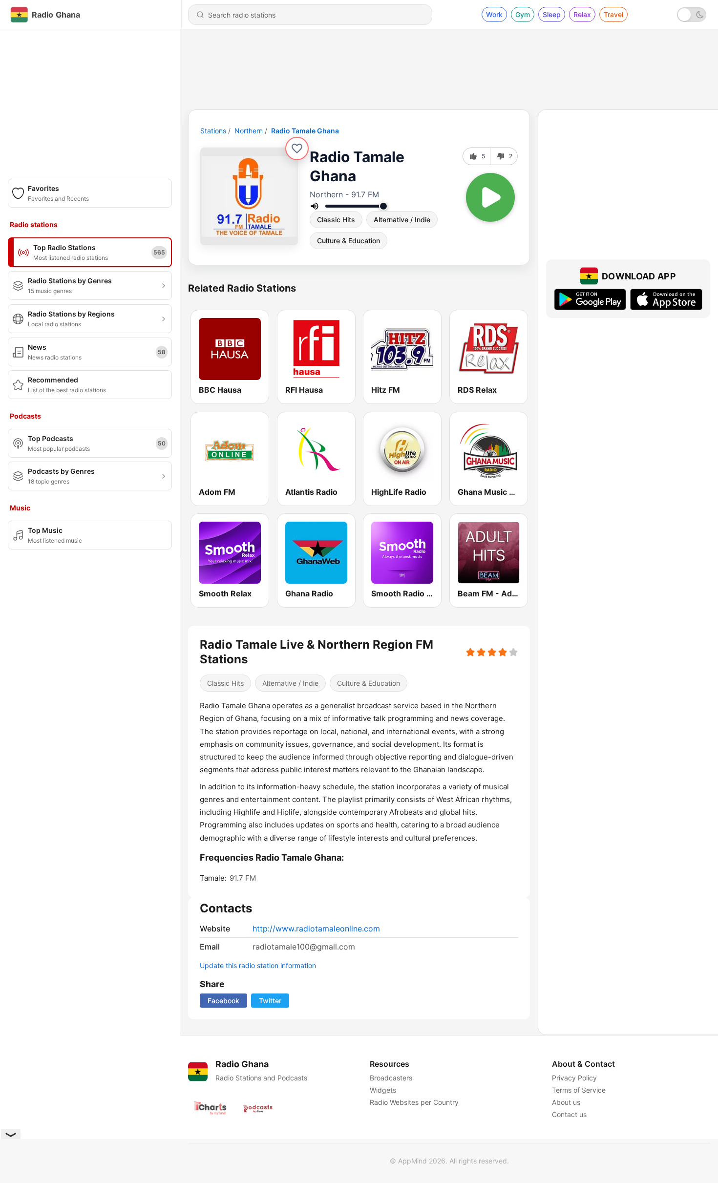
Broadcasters (391, 1078)
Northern (248, 131)
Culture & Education (348, 240)
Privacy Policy (574, 1078)
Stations (213, 131)
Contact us (569, 1114)
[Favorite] (297, 148)
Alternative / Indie (402, 219)
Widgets (383, 1090)
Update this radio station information (258, 965)
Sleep (552, 14)
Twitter (270, 1000)
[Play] (490, 197)
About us (566, 1102)
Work (494, 14)
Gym (522, 14)
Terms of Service (579, 1090)
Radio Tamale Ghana (305, 131)
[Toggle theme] (691, 14)
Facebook (223, 1000)
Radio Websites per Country (414, 1102)
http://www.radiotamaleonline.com (316, 928)
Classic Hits (336, 219)
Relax (582, 14)
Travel (613, 14)
